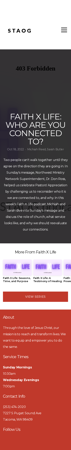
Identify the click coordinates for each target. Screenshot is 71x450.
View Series (35, 296)
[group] (17, 273)
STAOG (20, 30)
